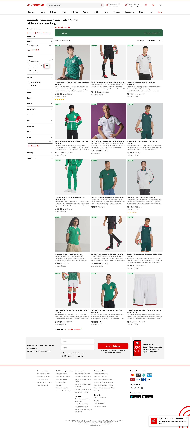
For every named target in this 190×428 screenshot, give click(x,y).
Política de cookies (62, 373)
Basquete (117, 12)
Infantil (64, 12)
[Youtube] (142, 388)
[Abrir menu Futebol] (110, 12)
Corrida (95, 12)
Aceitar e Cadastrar (113, 346)
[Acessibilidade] (160, 5)
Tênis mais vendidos (100, 376)
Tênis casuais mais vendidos (103, 379)
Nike (151, 12)
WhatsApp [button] (67, 329)
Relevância (151, 40)
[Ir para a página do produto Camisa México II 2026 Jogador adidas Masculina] (108, 121)
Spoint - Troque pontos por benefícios (83, 410)
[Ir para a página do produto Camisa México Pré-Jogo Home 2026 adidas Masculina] (145, 121)
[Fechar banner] (186, 418)
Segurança (59, 385)
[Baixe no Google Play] (135, 396)
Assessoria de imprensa (82, 373)
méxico (57, 20)
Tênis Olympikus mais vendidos (104, 391)
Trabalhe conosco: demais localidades (83, 385)
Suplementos (129, 12)
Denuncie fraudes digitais (64, 391)
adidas (65, 20)
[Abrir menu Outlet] (163, 12)
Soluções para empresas (83, 389)
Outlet (160, 12)
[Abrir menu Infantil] (68, 12)
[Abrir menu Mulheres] (58, 12)
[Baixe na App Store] (147, 396)
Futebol (106, 12)
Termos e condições (62, 388)
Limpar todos (31, 36)
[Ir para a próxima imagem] (87, 62)
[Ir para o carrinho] (153, 5)
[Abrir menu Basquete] (121, 12)
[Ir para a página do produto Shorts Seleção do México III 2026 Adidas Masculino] (108, 62)
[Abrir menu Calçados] (79, 12)
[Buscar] (101, 5)
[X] (138, 388)
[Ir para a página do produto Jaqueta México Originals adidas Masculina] (145, 177)
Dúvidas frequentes (43, 376)
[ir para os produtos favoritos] (146, 5)
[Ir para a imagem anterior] (57, 62)
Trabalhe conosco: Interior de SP (83, 380)
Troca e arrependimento (44, 382)
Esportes (31, 12)
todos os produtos (46, 20)
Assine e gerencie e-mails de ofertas (83, 400)
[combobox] (73, 5)
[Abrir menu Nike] (154, 12)
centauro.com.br (32, 20)
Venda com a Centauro (82, 392)
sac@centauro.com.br (95, 425)
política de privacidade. (114, 352)
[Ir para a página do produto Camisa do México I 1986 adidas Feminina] (72, 234)
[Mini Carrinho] (153, 5)
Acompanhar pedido (43, 373)
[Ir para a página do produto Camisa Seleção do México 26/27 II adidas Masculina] (145, 62)
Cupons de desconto (81, 407)
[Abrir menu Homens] (46, 12)
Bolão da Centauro (100, 406)
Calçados (75, 12)
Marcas (141, 12)
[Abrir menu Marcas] (146, 12)
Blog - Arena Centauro (82, 404)
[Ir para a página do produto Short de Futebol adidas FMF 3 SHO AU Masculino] (108, 234)
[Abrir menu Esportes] (36, 12)
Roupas (85, 12)
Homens (42, 12)
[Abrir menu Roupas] (89, 12)
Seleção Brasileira (99, 403)
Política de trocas (61, 379)
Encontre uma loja (42, 385)
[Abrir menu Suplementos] (135, 12)
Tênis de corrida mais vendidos (103, 382)
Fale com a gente (42, 379)
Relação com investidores (83, 376)
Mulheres (53, 12)
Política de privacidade (63, 376)
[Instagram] (135, 388)
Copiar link (77, 329)
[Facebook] (131, 388)
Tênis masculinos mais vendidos (104, 388)
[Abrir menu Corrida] (100, 12)
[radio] (30, 66)
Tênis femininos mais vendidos (103, 385)
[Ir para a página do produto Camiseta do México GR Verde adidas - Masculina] (108, 177)
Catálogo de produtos (101, 373)
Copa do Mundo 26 (100, 397)
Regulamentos (60, 382)
